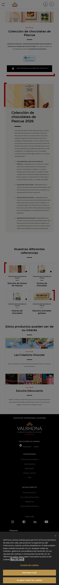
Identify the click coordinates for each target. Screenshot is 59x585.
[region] (29, 558)
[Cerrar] (55, 536)
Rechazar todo (29, 572)
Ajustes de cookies (29, 565)
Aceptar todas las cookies (29, 580)
